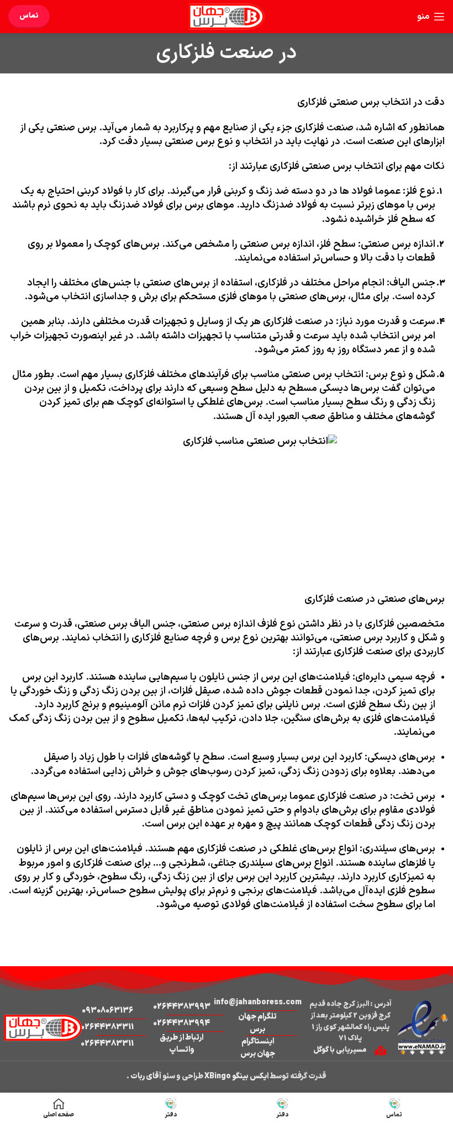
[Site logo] (226, 16)
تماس (29, 16)
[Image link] (422, 1027)
